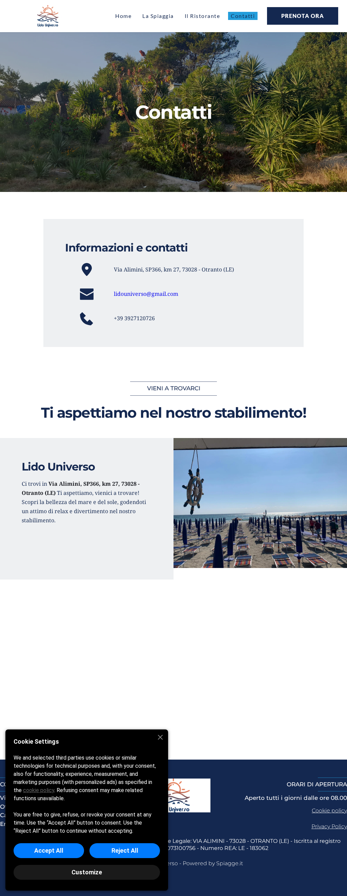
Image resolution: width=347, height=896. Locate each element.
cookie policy (38, 790)
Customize (87, 872)
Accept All (48, 850)
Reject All (124, 850)
